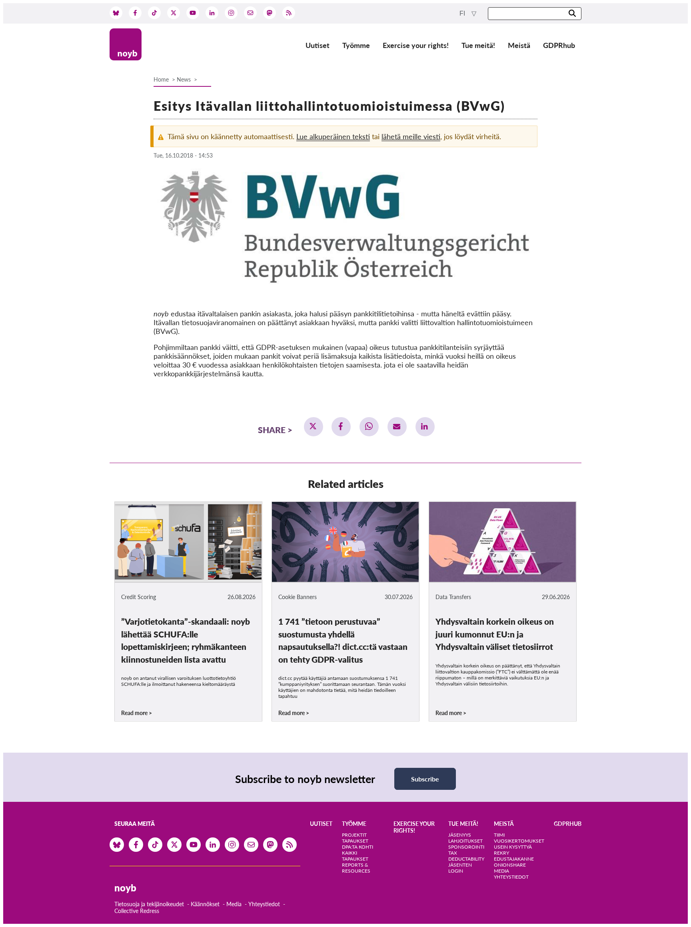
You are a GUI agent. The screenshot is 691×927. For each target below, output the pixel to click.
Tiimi (499, 835)
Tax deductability (466, 856)
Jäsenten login (460, 868)
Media (234, 904)
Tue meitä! (478, 45)
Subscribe (425, 779)
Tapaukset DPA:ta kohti (357, 844)
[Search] (572, 13)
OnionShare (510, 865)
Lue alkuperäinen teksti (333, 136)
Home (161, 79)
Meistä (519, 45)
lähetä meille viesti (410, 136)
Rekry (501, 853)
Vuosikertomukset (519, 841)
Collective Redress (136, 910)
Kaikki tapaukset (355, 856)
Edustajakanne (514, 859)
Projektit (354, 835)
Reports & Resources (356, 868)
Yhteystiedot (264, 904)
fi (463, 13)
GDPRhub (559, 45)
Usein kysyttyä (513, 847)
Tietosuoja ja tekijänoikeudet (149, 904)
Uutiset (318, 45)
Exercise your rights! (416, 45)
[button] (313, 426)
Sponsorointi (466, 847)
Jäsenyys (459, 835)
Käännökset (205, 904)
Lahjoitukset (465, 841)
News (184, 79)
